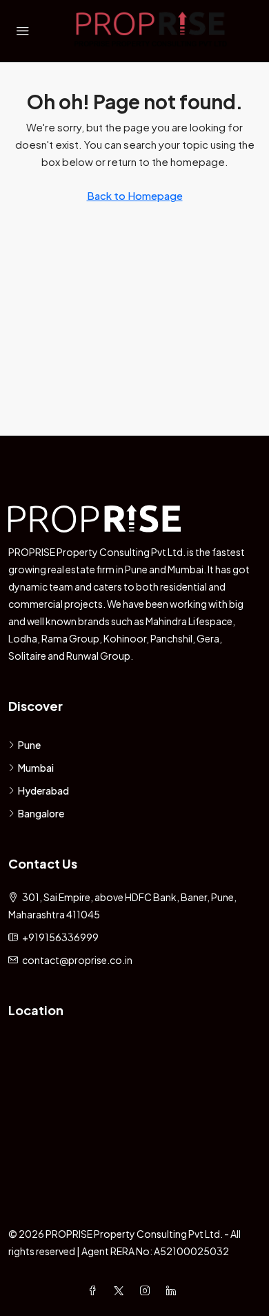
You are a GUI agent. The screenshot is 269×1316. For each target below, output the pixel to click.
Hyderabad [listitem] (43, 790)
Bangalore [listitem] (41, 813)
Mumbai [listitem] (36, 767)
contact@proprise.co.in (77, 960)
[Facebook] (95, 1290)
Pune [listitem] (29, 745)
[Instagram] (147, 1290)
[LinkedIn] (173, 1290)
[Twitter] (121, 1290)
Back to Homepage (135, 195)
